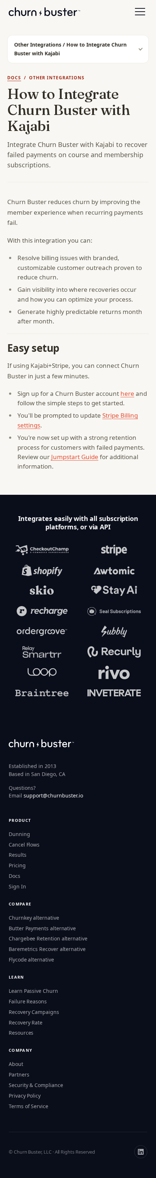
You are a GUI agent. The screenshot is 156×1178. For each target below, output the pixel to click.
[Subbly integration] (114, 631)
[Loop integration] (42, 672)
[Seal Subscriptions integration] (114, 611)
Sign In (17, 886)
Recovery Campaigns (34, 1011)
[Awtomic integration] (114, 570)
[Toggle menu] (140, 11)
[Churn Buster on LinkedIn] (140, 1151)
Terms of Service (28, 1106)
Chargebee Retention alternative (48, 938)
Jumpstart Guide (74, 457)
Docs (14, 78)
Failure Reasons (28, 1001)
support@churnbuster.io (53, 795)
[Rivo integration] (114, 672)
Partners (19, 1074)
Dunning (19, 834)
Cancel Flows (24, 844)
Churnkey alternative (34, 917)
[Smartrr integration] (42, 652)
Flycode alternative (31, 959)
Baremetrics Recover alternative (47, 949)
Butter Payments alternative (42, 928)
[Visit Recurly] (114, 652)
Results (17, 854)
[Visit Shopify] (42, 570)
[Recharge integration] (42, 611)
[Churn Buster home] (44, 11)
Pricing (17, 865)
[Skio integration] (42, 591)
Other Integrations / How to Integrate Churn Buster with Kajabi (70, 49)
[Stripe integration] (114, 550)
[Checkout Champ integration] (42, 550)
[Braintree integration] (42, 693)
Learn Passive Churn (33, 990)
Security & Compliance (36, 1085)
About (16, 1063)
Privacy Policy (25, 1095)
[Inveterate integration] (114, 693)
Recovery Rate (25, 1022)
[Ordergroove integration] (42, 631)
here (127, 393)
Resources (21, 1032)
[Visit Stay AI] (114, 591)
